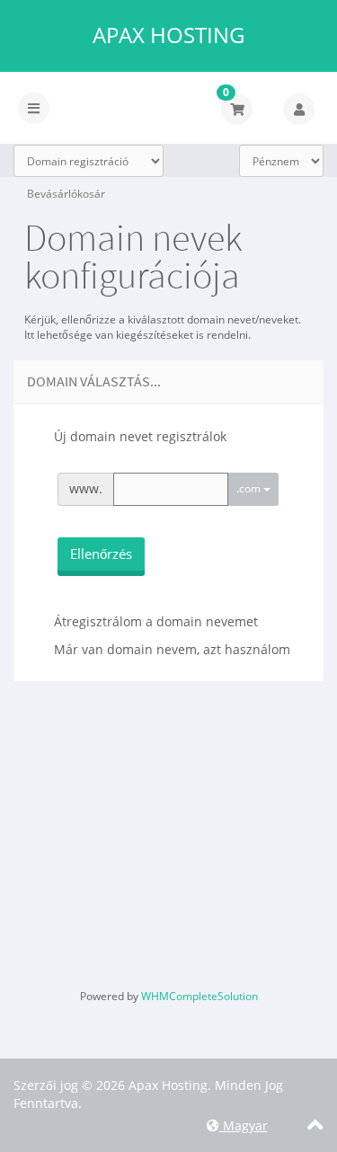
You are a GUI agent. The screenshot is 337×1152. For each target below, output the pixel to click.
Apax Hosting (168, 35)
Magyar (243, 1125)
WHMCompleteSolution (199, 996)
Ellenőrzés (101, 554)
